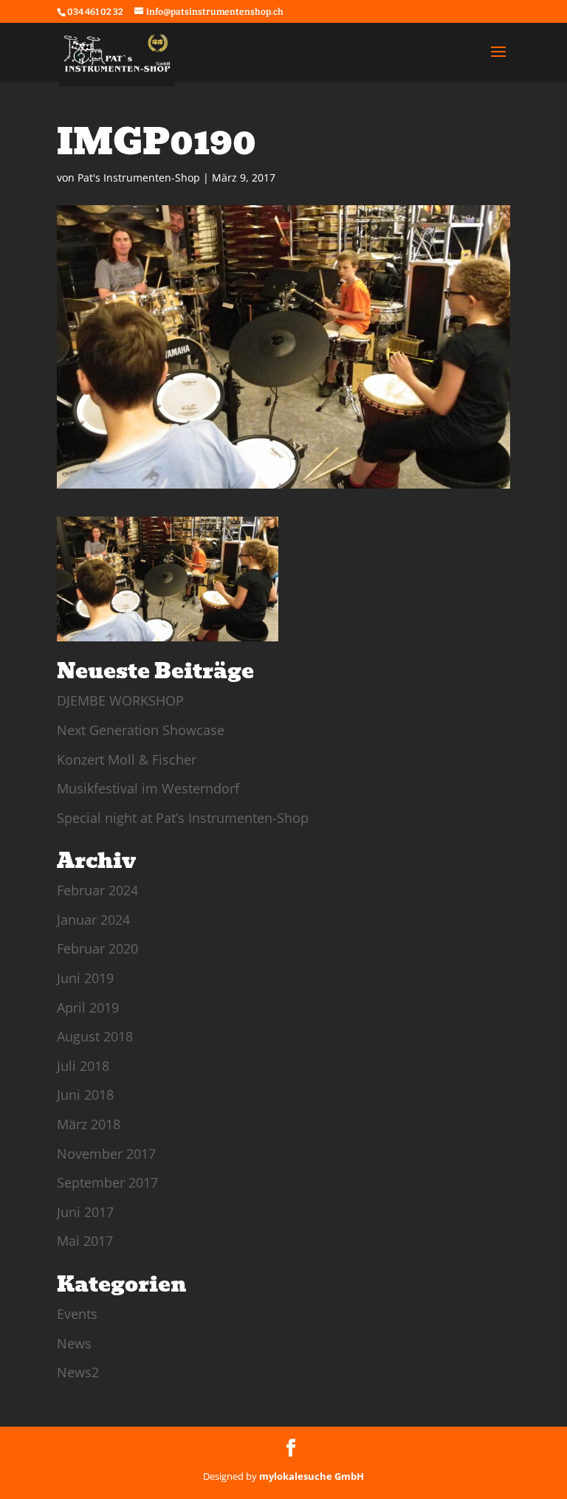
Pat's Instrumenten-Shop (139, 177)
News (74, 1343)
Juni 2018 (85, 1094)
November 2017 (106, 1153)
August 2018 (95, 1036)
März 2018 (88, 1124)
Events (77, 1314)
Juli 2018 (83, 1066)
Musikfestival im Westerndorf (148, 788)
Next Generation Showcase (140, 730)
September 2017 (107, 1182)
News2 (78, 1372)
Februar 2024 (97, 890)
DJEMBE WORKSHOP (120, 700)
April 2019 (88, 1007)
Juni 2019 (85, 978)
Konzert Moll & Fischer (126, 759)
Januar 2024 (93, 919)
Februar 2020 (97, 948)
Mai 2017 (85, 1241)
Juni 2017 (85, 1212)
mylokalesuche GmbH (311, 1476)
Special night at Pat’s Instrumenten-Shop (183, 818)
